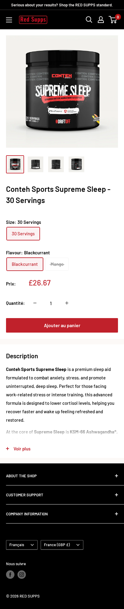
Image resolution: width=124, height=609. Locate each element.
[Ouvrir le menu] (9, 20)
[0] (113, 19)
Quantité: (15, 303)
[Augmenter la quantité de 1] (66, 303)
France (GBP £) (57, 544)
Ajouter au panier (62, 325)
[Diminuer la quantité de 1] (35, 303)
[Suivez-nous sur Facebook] (10, 574)
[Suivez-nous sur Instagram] (21, 574)
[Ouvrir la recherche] (89, 19)
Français (16, 544)
